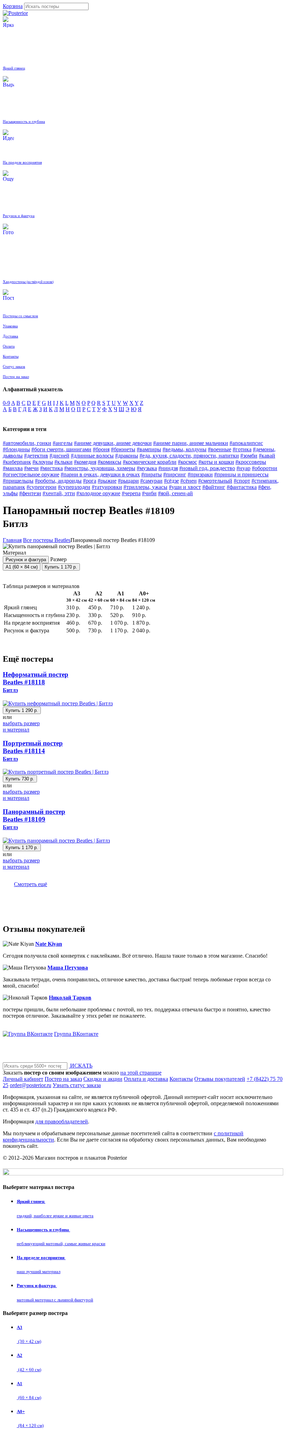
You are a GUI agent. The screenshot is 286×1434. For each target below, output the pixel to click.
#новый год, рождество (207, 468)
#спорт (242, 481)
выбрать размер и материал (21, 726)
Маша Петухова (67, 968)
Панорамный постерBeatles (34, 819)
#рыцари (128, 481)
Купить (61, 567)
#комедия (85, 462)
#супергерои (42, 487)
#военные (219, 449)
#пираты (151, 474)
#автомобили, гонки (27, 443)
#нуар (243, 468)
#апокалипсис (246, 443)
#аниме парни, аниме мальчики (190, 443)
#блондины (16, 449)
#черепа (131, 493)
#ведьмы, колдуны (184, 449)
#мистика (51, 468)
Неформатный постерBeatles (35, 682)
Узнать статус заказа (77, 1085)
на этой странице (140, 1073)
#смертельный (215, 481)
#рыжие (107, 481)
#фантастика (242, 487)
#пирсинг (174, 474)
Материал (24, 556)
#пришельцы (18, 481)
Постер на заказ (63, 1079)
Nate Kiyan (48, 944)
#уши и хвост (185, 487)
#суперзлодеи (74, 487)
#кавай (267, 456)
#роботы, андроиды (58, 481)
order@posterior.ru (30, 1085)
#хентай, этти (59, 493)
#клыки (63, 462)
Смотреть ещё (30, 884)
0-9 (6, 403)
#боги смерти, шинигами (61, 449)
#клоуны (42, 462)
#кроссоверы (250, 462)
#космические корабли (149, 462)
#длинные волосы (92, 456)
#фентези (30, 493)
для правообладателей (61, 1121)
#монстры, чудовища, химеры (99, 468)
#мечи (31, 468)
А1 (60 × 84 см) (22, 567)
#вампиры (149, 449)
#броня (101, 449)
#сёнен (188, 481)
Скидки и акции (102, 1079)
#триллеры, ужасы (145, 487)
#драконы (126, 456)
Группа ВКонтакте (76, 1034)
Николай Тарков (70, 998)
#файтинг (213, 487)
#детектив (36, 456)
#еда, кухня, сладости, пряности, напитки (189, 456)
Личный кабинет (23, 1079)
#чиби (149, 493)
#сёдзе (171, 481)
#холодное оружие (98, 493)
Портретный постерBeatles (33, 751)
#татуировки (107, 487)
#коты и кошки (216, 462)
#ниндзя (168, 468)
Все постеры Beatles (46, 540)
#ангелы (63, 443)
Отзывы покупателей (219, 1079)
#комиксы (109, 462)
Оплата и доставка (146, 1079)
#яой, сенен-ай (175, 493)
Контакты (181, 1079)
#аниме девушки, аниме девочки (113, 443)
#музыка (147, 468)
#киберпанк (17, 462)
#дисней (59, 456)
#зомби (248, 456)
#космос (187, 462)
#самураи (151, 481)
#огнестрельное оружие (31, 474)
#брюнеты (123, 449)
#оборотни (264, 468)
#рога (89, 481)
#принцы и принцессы (241, 474)
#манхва (13, 468)
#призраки (200, 474)
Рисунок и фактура (26, 559)
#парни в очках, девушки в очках (100, 474)
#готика (242, 449)
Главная (12, 540)
